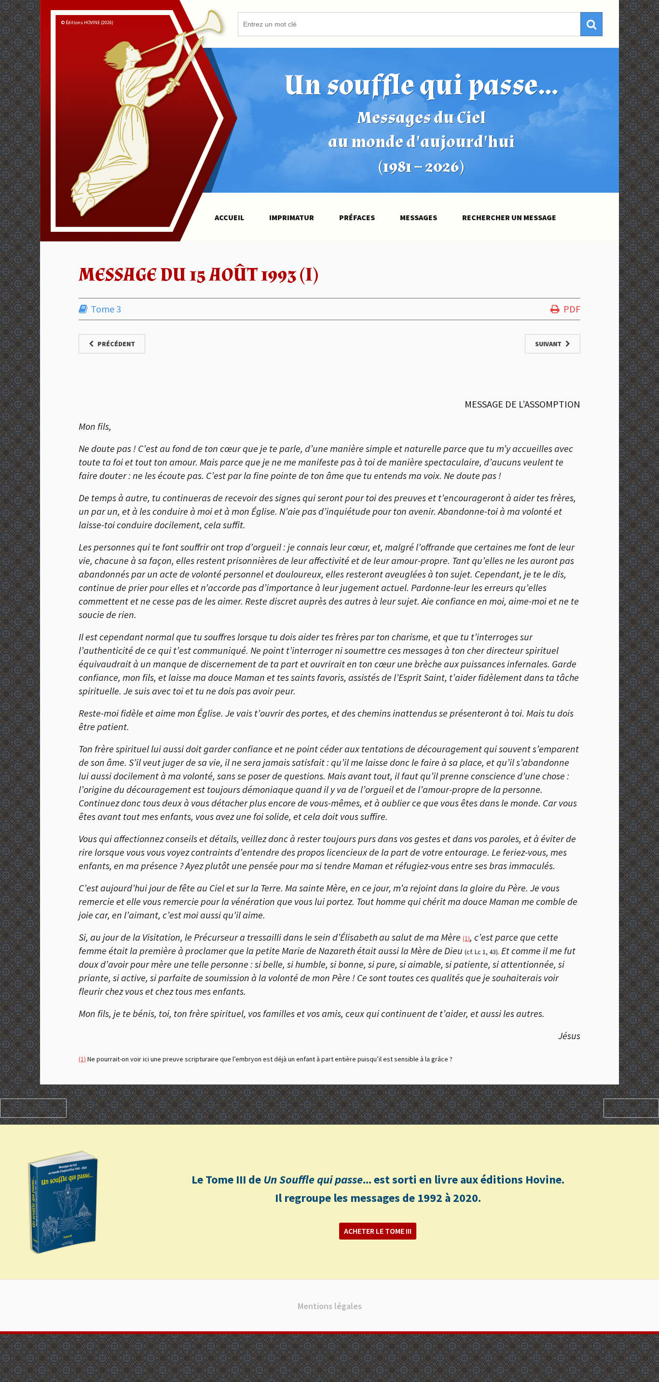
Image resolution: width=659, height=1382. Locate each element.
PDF (571, 309)
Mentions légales (330, 1305)
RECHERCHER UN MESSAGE (509, 217)
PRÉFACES (357, 217)
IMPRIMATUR (291, 217)
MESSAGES (418, 217)
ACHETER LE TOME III (378, 1231)
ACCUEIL (229, 217)
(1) (466, 938)
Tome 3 (106, 309)
